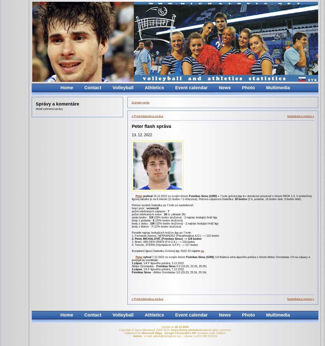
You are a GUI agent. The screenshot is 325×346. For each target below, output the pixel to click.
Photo (248, 87)
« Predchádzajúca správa (147, 116)
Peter (139, 196)
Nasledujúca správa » (300, 116)
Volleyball (123, 87)
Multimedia (278, 87)
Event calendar (191, 87)
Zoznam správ (141, 102)
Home (66, 87)
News (225, 87)
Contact (92, 87)
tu (202, 250)
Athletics (154, 87)
